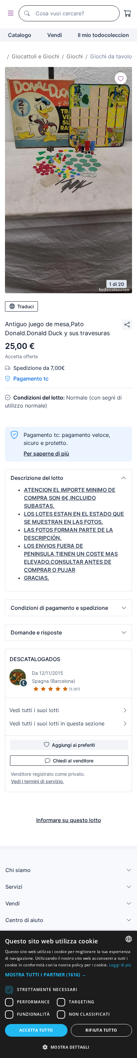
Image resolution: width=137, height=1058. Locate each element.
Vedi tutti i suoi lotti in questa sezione (56, 723)
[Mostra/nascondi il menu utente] (9, 13)
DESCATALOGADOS (35, 659)
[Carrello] (128, 13)
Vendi (54, 35)
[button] (68, 478)
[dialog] (68, 994)
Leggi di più (120, 965)
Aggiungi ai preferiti (73, 745)
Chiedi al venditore (73, 760)
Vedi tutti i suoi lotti (34, 710)
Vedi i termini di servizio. (37, 781)
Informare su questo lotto (68, 820)
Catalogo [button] (19, 35)
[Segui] (121, 78)
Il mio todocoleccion (103, 35)
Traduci (25, 306)
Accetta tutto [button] (36, 1030)
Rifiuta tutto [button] (101, 1030)
